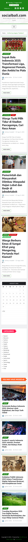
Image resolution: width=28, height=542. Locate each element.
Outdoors (6, 352)
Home (4, 33)
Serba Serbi (6, 358)
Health (5, 344)
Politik (5, 356)
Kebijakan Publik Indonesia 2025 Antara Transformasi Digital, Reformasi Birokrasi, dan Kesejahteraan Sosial (13, 480)
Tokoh (5, 364)
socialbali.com (14, 15)
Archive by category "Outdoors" (15, 33)
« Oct (3, 311)
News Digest (9, 539)
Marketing (6, 350)
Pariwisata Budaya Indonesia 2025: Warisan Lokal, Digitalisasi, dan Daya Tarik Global (13, 409)
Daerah (5, 336)
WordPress (22, 537)
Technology (6, 362)
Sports (5, 360)
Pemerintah (6, 354)
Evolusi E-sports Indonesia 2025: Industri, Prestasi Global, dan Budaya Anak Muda (12, 443)
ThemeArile (18, 539)
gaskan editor (8, 77)
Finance (5, 342)
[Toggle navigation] (14, 26)
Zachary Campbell (9, 132)
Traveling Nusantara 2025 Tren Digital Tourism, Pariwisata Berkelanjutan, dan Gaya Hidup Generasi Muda (13, 514)
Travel (5, 366)
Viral (4, 368)
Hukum (5, 346)
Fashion (5, 340)
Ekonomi (5, 338)
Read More (6, 92)
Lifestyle (5, 348)
